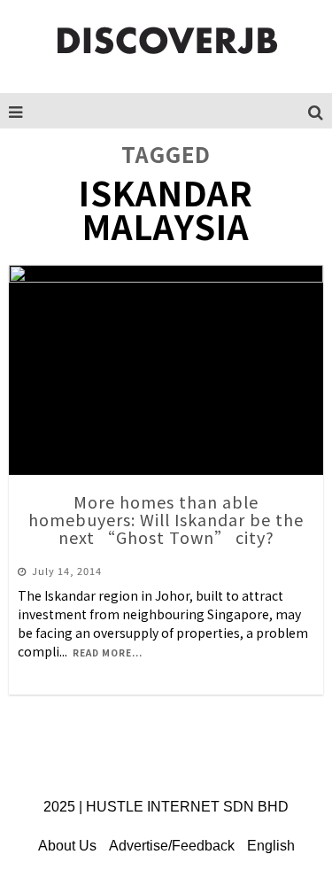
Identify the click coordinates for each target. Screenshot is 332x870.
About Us (67, 845)
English (271, 845)
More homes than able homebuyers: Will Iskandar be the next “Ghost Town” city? (166, 519)
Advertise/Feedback (172, 845)
